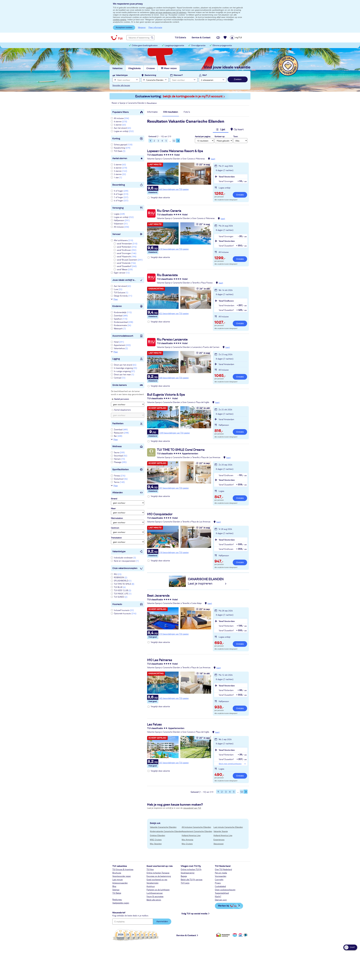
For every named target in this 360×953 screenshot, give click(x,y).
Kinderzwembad (123, 322)
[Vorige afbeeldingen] (149, 174)
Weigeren (142, 27)
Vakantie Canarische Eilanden (163, 827)
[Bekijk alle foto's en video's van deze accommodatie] (179, 174)
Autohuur (151, 886)
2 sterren (120, 174)
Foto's (187, 112)
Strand (114, 499)
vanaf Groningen (126, 253)
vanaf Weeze (125, 269)
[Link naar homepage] (117, 37)
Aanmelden (162, 921)
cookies (149, 7)
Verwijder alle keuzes (121, 85)
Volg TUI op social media (194, 913)
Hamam (119, 459)
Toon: (235, 137)
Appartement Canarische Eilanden (197, 831)
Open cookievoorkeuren (225, 889)
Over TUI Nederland (223, 869)
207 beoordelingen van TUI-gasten (174, 762)
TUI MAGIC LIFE (122, 593)
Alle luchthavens (123, 240)
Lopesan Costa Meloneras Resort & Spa (175, 151)
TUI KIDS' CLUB (122, 590)
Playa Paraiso (207, 282)
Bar (118, 436)
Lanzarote (196, 347)
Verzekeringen (152, 883)
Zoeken (237, 79)
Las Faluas (154, 724)
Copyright (219, 879)
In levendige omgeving (125, 368)
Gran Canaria (188, 158)
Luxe (118, 289)
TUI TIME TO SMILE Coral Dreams (181, 449)
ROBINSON (120, 577)
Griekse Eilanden (157, 835)
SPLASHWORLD (122, 580)
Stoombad (120, 455)
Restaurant (121, 432)
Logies (119, 214)
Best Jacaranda (158, 595)
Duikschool (121, 478)
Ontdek (240, 195)
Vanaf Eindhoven (226, 300)
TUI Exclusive (121, 292)
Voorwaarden (220, 876)
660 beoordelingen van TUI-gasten (174, 189)
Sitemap (115, 889)
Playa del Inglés (202, 402)
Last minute (117, 879)
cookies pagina (119, 19)
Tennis (119, 482)
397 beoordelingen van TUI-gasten (174, 488)
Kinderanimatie (122, 325)
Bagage (184, 876)
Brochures (116, 872)
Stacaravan (218, 844)
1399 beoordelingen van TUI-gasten (174, 432)
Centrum (115, 528)
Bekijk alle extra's (154, 899)
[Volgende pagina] (178, 140)
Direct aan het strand (125, 364)
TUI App (150, 869)
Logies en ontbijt (124, 131)
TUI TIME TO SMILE (124, 584)
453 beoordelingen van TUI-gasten (174, 313)
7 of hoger (121, 197)
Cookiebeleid (220, 886)
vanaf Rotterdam (127, 246)
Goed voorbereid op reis (157, 879)
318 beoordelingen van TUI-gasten (174, 552)
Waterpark (120, 328)
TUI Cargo (185, 883)
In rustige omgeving (124, 371)
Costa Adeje (196, 603)
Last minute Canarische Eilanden (228, 827)
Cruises (150, 68)
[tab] (152, 112)
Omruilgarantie (198, 45)
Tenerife (195, 282)
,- (219, 193)
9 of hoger (121, 190)
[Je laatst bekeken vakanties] (218, 37)
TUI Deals (119, 151)
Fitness (119, 475)
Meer (115, 299)
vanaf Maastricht (126, 256)
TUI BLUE (120, 587)
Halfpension (122, 220)
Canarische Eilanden (171, 158)
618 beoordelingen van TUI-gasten (174, 249)
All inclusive (121, 118)
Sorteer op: (220, 137)
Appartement (122, 345)
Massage (120, 462)
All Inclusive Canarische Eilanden (196, 827)
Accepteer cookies (124, 28)
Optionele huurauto (125, 613)
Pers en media (221, 872)
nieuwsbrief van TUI (192, 808)
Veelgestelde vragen (120, 903)
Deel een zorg (221, 899)
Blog (114, 886)
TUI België (116, 893)
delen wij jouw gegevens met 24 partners (168, 12)
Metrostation (117, 518)
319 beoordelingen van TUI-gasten (174, 634)
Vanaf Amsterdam (227, 176)
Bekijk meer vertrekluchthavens (230, 764)
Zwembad (121, 315)
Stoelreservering (187, 872)
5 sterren (120, 124)
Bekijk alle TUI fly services (191, 879)
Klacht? (218, 896)
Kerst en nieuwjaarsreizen (126, 560)
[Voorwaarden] (240, 935)
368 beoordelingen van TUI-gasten (174, 377)
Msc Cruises (187, 844)
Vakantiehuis (121, 348)
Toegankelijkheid (222, 893)
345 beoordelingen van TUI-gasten (174, 698)
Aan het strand (122, 128)
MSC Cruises (156, 840)
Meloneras (200, 158)
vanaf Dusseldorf (127, 266)
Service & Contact (186, 935)
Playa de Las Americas (210, 457)
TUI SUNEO (120, 596)
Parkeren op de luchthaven (158, 889)
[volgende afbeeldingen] (208, 174)
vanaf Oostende (126, 263)
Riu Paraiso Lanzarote (172, 339)
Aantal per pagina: (203, 137)
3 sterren (120, 171)
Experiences (218, 840)
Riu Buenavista (167, 275)
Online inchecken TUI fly (191, 869)
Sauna (119, 452)
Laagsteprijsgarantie (174, 45)
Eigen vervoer (122, 272)
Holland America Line (191, 835)
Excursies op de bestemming (159, 876)
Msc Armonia (187, 840)
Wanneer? (178, 75)
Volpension (121, 223)
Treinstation (116, 538)
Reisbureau (117, 899)
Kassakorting (122, 147)
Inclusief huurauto (124, 610)
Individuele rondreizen (125, 557)
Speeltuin (120, 318)
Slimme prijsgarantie (222, 45)
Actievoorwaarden (120, 883)
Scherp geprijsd (123, 144)
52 (174, 140)
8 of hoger (121, 194)
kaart (213, 158)
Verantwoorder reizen (121, 876)
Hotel (119, 341)
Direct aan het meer (124, 374)
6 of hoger (121, 200)
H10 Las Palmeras (159, 660)
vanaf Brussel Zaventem (129, 259)
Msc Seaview (156, 844)
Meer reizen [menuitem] (170, 68)
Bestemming (150, 75)
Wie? (204, 75)
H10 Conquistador (160, 514)
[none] (114, 79)
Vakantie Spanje (154, 158)
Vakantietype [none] (122, 75)
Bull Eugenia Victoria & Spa (166, 394)
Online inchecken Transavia (158, 872)
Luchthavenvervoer (155, 893)
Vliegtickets (134, 68)
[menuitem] (239, 37)
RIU (117, 574)
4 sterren (120, 121)
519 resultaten (170, 112)
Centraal (119, 377)
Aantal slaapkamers (122, 409)
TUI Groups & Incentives (122, 869)
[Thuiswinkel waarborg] (223, 935)
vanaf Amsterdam (127, 243)
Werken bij (223, 905)
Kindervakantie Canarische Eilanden (166, 831)
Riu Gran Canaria (169, 210)
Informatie (152, 112)
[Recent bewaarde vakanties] (225, 37)
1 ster (118, 177)
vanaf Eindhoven (126, 250)
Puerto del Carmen (211, 347)
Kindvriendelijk (123, 312)
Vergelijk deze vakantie (160, 197)
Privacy (218, 883)
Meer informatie (155, 27)
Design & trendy (123, 295)
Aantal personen (121, 399)
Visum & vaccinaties (155, 896)
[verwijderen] (143, 79)
